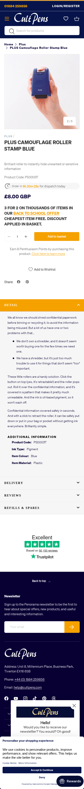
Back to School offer (36, 213)
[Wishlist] (66, 19)
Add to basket (57, 236)
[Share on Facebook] (19, 281)
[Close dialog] (74, 705)
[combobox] (42, 30)
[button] (77, 18)
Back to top (39, 581)
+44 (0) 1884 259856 (29, 679)
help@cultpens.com (28, 687)
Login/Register (66, 6)
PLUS (8, 136)
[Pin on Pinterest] (27, 281)
